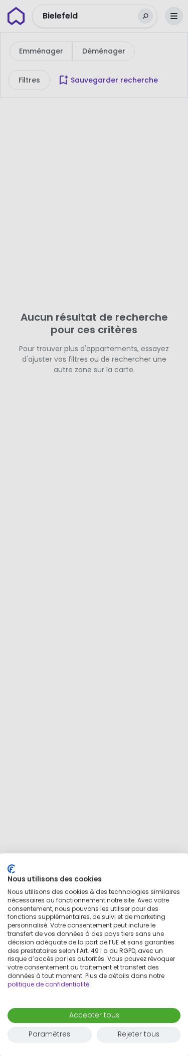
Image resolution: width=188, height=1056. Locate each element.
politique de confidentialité (48, 984)
